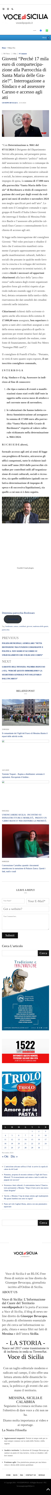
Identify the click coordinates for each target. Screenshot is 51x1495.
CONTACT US (31, 1475)
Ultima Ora (11, 48)
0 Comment (23, 54)
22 (32, 1144)
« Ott (5, 1156)
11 (5, 1139)
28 (25, 1148)
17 (46, 1139)
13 (19, 1139)
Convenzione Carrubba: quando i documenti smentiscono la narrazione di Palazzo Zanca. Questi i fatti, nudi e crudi (23, 868)
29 (32, 1148)
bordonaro (9, 626)
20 (19, 1144)
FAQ (21, 1475)
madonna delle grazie (40, 626)
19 (12, 1144)
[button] (4, 8)
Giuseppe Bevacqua (10, 103)
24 (46, 1144)
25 (5, 1148)
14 (25, 1139)
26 (12, 1148)
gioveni (29, 626)
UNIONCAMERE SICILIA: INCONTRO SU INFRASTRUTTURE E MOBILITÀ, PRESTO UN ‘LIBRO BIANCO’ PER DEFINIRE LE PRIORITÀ (24, 818)
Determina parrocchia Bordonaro (18, 613)
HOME (8, 1475)
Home (4, 48)
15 (32, 1139)
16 (39, 1139)
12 (12, 1139)
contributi (22, 626)
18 (5, 1144)
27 (19, 1148)
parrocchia (5, 630)
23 (39, 1144)
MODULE (42, 1475)
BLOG (15, 1475)
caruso (16, 626)
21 (25, 1144)
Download (12, 619)
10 (46, 1135)
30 (39, 1148)
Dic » (14, 1156)
